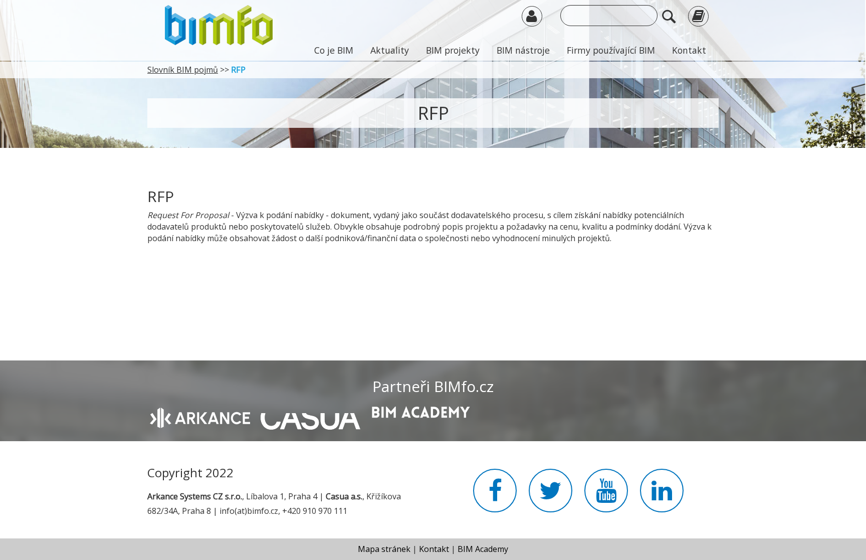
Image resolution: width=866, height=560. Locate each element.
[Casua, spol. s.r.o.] (310, 416)
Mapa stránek (384, 548)
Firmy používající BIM (611, 50)
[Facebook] (495, 496)
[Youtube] (606, 496)
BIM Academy (483, 548)
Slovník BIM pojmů (182, 69)
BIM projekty (453, 50)
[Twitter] (550, 496)
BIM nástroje (523, 50)
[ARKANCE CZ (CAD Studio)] (200, 416)
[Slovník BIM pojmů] (698, 16)
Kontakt (689, 50)
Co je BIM (333, 50)
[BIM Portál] (219, 24)
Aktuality (389, 50)
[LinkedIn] (662, 496)
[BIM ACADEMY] (420, 411)
